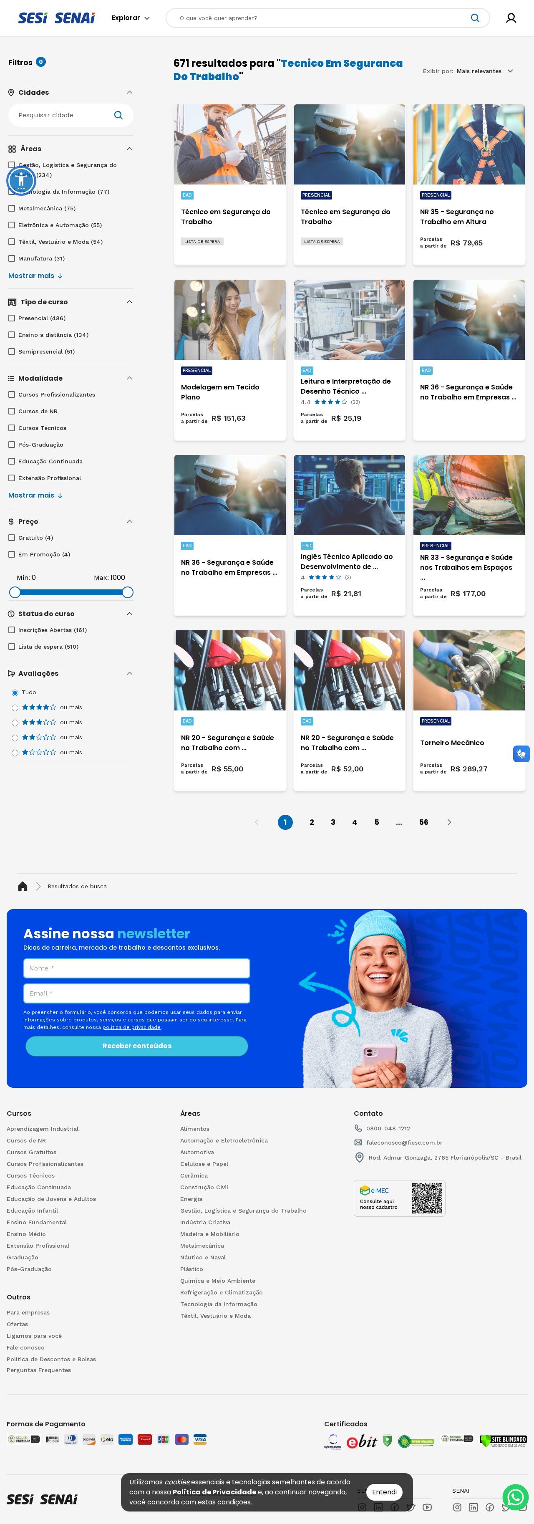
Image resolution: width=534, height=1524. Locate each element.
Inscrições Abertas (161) (52, 630)
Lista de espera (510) (48, 646)
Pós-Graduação (40, 444)
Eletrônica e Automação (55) (60, 225)
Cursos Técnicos (42, 428)
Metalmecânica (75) (47, 208)
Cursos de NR (38, 411)
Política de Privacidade (214, 1492)
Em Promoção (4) (44, 554)
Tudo (29, 692)
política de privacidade (132, 1027)
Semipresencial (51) (46, 351)
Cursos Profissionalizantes (56, 394)
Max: (101, 577)
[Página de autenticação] (511, 18)
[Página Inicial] (24, 886)
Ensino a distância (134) (53, 334)
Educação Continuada (50, 461)
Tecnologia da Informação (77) (63, 191)
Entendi (384, 1492)
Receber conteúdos (137, 1046)
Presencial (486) (41, 318)
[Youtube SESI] (427, 1507)
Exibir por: (438, 71)
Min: (23, 577)
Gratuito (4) (35, 537)
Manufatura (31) (41, 258)
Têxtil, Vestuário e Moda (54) (60, 241)
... (399, 822)
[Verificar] (503, 1441)
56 (423, 822)
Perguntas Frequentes (39, 1370)
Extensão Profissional (49, 478)
